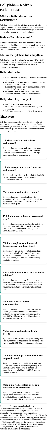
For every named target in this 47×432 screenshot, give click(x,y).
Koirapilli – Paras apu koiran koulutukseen (17, 406)
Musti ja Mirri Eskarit (16, 424)
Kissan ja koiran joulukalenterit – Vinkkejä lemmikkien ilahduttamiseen (20, 427)
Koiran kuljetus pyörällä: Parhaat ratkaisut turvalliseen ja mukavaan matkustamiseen (23, 418)
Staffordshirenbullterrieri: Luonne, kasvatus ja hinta (20, 408)
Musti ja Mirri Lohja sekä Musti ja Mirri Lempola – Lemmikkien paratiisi (23, 422)
